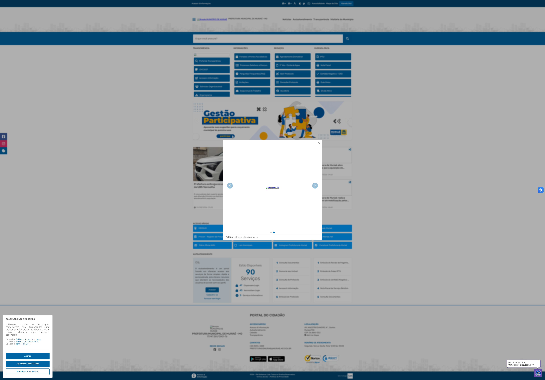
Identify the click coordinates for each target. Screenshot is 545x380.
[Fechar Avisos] (319, 143)
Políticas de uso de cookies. (28, 339)
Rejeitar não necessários (28, 364)
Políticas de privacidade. (27, 341)
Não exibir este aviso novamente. (243, 237)
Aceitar (27, 356)
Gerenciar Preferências (27, 371)
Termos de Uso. (23, 344)
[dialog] (272, 190)
